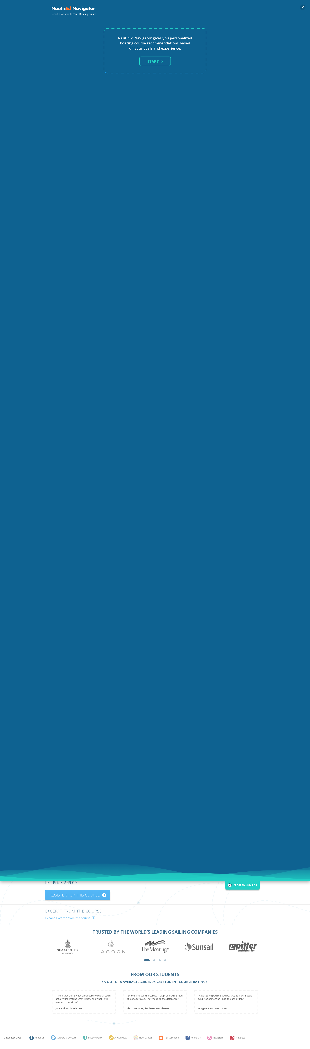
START (153, 61)
